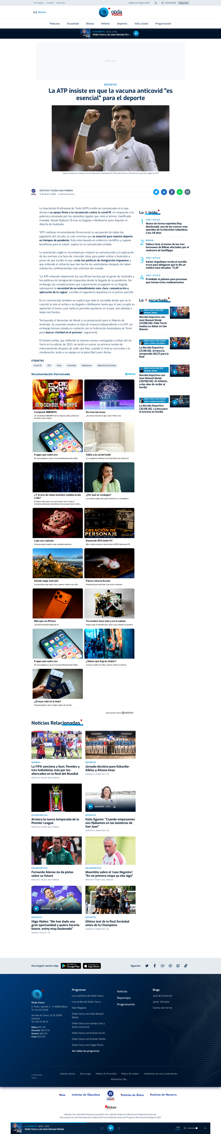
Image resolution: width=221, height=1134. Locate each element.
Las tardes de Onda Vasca (86, 1001)
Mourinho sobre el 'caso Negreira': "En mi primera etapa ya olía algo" (109, 874)
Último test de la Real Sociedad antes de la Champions (107, 923)
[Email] (187, 192)
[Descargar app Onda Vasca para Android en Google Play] (71, 965)
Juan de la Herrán (162, 995)
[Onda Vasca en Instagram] (170, 966)
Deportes (122, 23)
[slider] (197, 1128)
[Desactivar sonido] (185, 1128)
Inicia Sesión (170, 3)
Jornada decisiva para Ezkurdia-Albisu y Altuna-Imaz (107, 768)
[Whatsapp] (180, 192)
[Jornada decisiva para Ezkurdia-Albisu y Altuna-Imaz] (110, 745)
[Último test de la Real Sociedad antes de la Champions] (110, 900)
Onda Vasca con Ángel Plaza (87, 1045)
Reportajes (124, 998)
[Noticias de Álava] (132, 1094)
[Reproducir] (136, 33)
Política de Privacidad (106, 1073)
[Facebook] (172, 192)
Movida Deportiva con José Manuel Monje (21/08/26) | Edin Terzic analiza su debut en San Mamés (153, 323)
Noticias (122, 991)
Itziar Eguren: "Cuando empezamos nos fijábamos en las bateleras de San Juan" (110, 823)
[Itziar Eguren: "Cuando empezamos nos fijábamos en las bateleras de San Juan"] (110, 798)
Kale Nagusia (79, 1007)
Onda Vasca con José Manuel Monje (112, 34)
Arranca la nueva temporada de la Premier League (55, 821)
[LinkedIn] (164, 192)
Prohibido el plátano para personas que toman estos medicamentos (166, 281)
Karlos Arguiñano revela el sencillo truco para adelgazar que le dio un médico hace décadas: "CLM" (166, 265)
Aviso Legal (85, 1073)
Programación (163, 23)
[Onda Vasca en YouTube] (162, 966)
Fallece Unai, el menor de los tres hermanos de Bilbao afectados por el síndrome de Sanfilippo (167, 247)
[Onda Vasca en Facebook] (154, 966)
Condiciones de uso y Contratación (160, 1073)
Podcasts (55, 23)
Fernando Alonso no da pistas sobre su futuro (52, 874)
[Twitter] (156, 192)
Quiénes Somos (67, 1073)
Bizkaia (90, 23)
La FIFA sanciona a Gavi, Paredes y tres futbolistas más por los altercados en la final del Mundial (55, 770)
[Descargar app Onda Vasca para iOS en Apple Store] (92, 965)
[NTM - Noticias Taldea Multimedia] (110, 1095)
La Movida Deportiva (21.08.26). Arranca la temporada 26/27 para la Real (154, 352)
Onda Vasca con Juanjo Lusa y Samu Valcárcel (88, 1025)
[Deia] (62, 1094)
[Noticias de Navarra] (163, 1094)
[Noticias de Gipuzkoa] (86, 1094)
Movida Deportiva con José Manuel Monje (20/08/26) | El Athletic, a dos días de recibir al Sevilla (153, 381)
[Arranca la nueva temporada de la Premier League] (56, 798)
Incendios (50, 3)
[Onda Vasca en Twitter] (147, 966)
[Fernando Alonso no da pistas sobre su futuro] (56, 850)
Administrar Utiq (118, 1079)
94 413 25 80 (41, 1009)
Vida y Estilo (141, 23)
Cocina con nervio (162, 1007)
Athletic (105, 23)
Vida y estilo (153, 220)
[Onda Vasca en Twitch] (178, 966)
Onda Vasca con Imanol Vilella (89, 1039)
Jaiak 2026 (60, 3)
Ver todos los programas (85, 1051)
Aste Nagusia (39, 3)
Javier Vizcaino (161, 1001)
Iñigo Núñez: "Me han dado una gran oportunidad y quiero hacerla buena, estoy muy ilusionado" (55, 925)
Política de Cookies (130, 1073)
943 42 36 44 (41, 1021)
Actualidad (73, 23)
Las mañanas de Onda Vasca (88, 995)
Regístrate (183, 3)
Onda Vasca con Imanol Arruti (88, 1033)
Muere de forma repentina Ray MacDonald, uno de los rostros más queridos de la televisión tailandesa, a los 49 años (167, 228)
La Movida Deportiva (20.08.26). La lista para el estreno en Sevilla (153, 409)
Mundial (36, 762)
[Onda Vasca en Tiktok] (186, 966)
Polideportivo (39, 815)
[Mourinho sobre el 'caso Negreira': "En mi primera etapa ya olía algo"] (110, 850)
